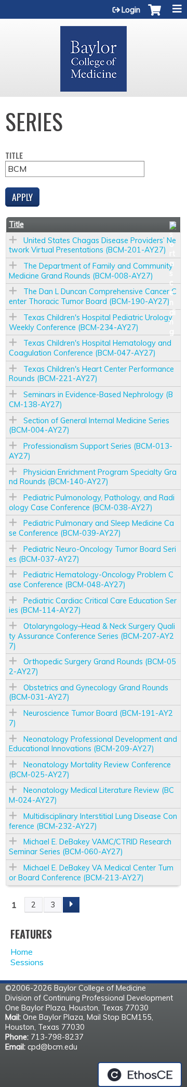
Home (21, 951)
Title (14, 156)
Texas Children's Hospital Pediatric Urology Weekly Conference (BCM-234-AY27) (90, 322)
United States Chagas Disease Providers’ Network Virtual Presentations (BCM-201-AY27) (92, 245)
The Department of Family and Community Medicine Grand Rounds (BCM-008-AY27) (91, 271)
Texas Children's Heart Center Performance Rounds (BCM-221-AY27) (91, 374)
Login (131, 10)
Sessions (27, 962)
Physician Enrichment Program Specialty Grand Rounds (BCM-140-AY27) (93, 477)
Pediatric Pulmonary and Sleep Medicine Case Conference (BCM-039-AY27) (91, 528)
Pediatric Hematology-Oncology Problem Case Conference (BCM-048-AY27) (91, 579)
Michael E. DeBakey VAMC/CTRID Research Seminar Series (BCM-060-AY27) (90, 846)
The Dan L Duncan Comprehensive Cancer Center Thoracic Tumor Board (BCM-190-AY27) (93, 296)
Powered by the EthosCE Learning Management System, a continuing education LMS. (140, 1074)
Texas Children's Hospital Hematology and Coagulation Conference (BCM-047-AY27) (90, 348)
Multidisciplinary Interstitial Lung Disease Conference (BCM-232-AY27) (93, 821)
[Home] (93, 55)
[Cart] (154, 15)
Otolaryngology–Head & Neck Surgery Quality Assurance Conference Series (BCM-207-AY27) (92, 636)
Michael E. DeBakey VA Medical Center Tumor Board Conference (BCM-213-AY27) (91, 872)
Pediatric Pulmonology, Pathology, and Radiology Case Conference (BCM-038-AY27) (92, 502)
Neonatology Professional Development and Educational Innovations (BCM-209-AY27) (93, 744)
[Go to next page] (71, 905)
